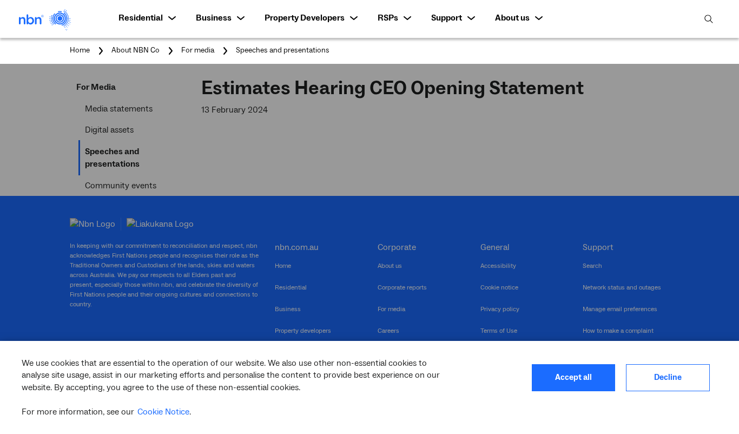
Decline (668, 377)
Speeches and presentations (282, 50)
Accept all (573, 377)
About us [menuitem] (512, 17)
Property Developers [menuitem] (305, 17)
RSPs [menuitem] (388, 17)
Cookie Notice (163, 411)
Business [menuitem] (214, 17)
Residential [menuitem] (140, 17)
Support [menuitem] (446, 17)
